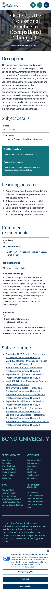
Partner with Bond (34, 505)
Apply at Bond (8, 490)
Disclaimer (6, 478)
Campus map (33, 463)
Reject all (25, 579)
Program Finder (9, 493)
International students (11, 499)
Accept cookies (25, 586)
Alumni (30, 508)
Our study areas (9, 496)
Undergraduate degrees (12, 505)
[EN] (33, 5)
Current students (34, 460)
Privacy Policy (8, 475)
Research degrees (35, 502)
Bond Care (6, 460)
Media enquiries (9, 472)
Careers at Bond (9, 469)
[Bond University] (10, 5)
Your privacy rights (25, 572)
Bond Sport (32, 466)
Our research (32, 493)
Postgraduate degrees (11, 502)
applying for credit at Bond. (28, 154)
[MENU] (46, 5)
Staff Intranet (32, 472)
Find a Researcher (35, 496)
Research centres (34, 499)
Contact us (6, 463)
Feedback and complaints (33, 476)
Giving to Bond (8, 466)
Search (39, 5)
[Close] (48, 551)
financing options (24, 167)
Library (30, 469)
